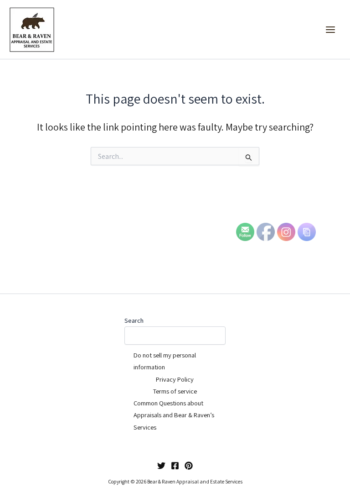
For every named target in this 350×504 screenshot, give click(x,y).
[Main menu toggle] (330, 29)
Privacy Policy (175, 379)
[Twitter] (161, 466)
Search (134, 320)
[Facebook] (175, 466)
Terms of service (175, 391)
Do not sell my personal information (165, 361)
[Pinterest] (189, 466)
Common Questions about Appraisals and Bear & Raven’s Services (174, 415)
